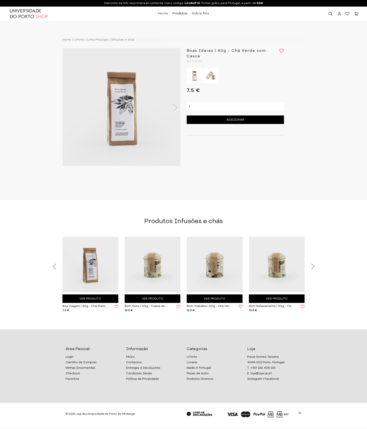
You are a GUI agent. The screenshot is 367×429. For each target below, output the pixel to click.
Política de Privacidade (142, 378)
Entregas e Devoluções (143, 367)
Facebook (272, 378)
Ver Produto (90, 298)
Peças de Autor (198, 373)
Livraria (192, 362)
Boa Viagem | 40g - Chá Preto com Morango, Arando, (85, 306)
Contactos (134, 362)
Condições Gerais (139, 373)
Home (163, 13)
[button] (356, 14)
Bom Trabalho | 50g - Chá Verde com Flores (209, 306)
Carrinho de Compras (81, 362)
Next (173, 107)
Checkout (73, 373)
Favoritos (72, 378)
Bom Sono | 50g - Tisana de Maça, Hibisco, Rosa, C (147, 306)
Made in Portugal (199, 367)
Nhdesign (128, 414)
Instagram (254, 378)
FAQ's (130, 356)
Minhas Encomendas (80, 367)
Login (69, 356)
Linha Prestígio (97, 39)
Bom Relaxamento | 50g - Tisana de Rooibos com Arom (271, 306)
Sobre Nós (200, 13)
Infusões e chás (122, 39)
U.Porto (79, 39)
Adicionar (235, 119)
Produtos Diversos (200, 378)
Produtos (180, 13)
